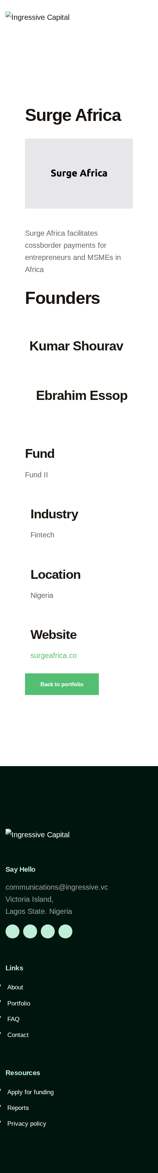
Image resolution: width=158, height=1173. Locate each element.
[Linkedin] (12, 931)
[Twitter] (48, 931)
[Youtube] (65, 931)
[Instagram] (30, 931)
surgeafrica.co (53, 655)
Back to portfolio (61, 684)
